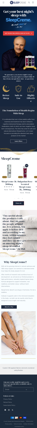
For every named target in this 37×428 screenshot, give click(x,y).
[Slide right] (22, 198)
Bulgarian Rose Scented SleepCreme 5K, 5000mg (25, 185)
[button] (3, 2)
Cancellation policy (19, 426)
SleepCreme (11, 421)
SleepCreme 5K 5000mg (9, 183)
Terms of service (18, 424)
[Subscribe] (26, 390)
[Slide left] (15, 198)
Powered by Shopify (19, 421)
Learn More (18, 141)
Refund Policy (7, 402)
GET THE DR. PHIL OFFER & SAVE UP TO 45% (17, 33)
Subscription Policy (9, 405)
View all (18, 203)
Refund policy (29, 421)
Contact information (28, 424)
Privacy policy (8, 424)
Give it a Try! (9, 307)
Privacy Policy (7, 399)
